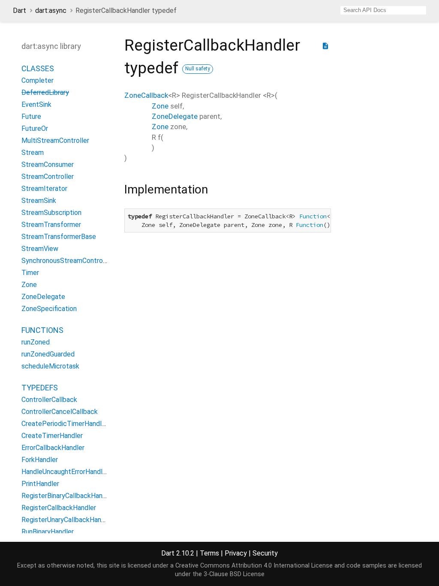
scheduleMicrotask (50, 366)
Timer (30, 273)
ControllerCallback (49, 400)
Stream (32, 152)
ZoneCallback (146, 95)
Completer (37, 80)
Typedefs (39, 387)
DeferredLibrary (45, 92)
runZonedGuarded (48, 354)
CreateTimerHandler (52, 436)
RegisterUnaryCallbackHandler (67, 520)
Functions (42, 330)
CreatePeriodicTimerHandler (64, 424)
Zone (29, 285)
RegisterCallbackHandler (58, 508)
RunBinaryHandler (47, 532)
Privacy (236, 553)
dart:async (50, 10)
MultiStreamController (55, 140)
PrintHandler (40, 484)
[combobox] (383, 10)
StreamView (39, 249)
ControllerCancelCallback (59, 412)
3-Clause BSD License (234, 574)
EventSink (36, 104)
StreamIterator (44, 188)
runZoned (35, 342)
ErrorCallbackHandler (52, 448)
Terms (209, 553)
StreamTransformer (51, 225)
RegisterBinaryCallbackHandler (67, 496)
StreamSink (38, 200)
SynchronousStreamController (66, 261)
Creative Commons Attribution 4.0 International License (254, 565)
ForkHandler (39, 460)
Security (265, 553)
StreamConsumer (47, 164)
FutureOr (34, 128)
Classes (37, 68)
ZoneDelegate (43, 297)
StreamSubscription (51, 212)
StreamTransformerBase (58, 237)
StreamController (47, 176)
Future (31, 116)
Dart (19, 10)
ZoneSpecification (49, 309)
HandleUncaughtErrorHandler (64, 472)
